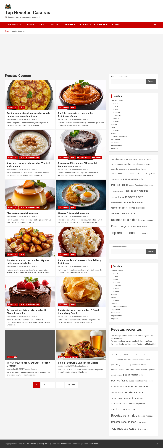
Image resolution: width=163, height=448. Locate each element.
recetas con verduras (136, 190)
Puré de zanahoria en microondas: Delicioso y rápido (76, 115)
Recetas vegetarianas (123, 226)
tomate (144, 226)
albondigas (119, 159)
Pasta (115, 103)
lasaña (137, 174)
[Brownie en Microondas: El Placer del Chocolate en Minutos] (81, 145)
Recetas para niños (124, 220)
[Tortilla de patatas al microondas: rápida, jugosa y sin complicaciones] (30, 95)
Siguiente (71, 385)
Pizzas (116, 121)
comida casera (138, 164)
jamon (132, 174)
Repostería (69, 25)
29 (60, 385)
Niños (41, 25)
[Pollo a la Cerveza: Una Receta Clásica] (81, 345)
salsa (139, 226)
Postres (54, 25)
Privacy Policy (44, 444)
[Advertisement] (81, 52)
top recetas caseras (126, 233)
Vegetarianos (101, 25)
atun (130, 159)
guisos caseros (124, 169)
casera (149, 159)
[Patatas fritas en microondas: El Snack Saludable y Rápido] (81, 292)
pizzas (120, 179)
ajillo (112, 159)
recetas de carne (134, 196)
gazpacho (114, 169)
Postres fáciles (32, 157)
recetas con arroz (117, 191)
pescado (113, 179)
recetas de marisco (133, 202)
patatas (152, 174)
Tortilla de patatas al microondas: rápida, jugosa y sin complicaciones (29, 115)
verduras (145, 233)
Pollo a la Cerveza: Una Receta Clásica (78, 362)
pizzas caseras (130, 179)
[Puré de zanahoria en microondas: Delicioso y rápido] (81, 95)
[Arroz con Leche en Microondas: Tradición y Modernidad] (30, 145)
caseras (113, 164)
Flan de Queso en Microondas (22, 213)
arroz (126, 159)
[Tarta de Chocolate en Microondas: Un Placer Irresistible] (30, 292)
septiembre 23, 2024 (15, 119)
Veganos (116, 25)
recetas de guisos (116, 203)
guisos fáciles (135, 169)
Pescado (116, 112)
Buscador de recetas (119, 76)
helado (143, 169)
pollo (141, 179)
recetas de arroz (117, 197)
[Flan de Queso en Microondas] (30, 195)
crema (148, 164)
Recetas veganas (145, 220)
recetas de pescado (137, 208)
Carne (61, 357)
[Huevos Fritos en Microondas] (81, 195)
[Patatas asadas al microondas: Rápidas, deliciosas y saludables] (30, 242)
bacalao (135, 159)
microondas (144, 174)
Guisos (116, 118)
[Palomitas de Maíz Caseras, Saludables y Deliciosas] (81, 242)
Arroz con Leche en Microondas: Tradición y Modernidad (133, 344)
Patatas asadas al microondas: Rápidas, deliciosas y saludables (28, 262)
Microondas (85, 25)
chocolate (127, 164)
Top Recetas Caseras (27, 12)
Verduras (117, 115)
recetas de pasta (119, 208)
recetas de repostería (123, 213)
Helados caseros (120, 136)
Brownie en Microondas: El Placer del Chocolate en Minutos (77, 165)
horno (127, 174)
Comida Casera (14, 25)
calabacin (142, 159)
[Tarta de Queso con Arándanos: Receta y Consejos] (30, 345)
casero (120, 164)
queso (131, 185)
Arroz (115, 106)
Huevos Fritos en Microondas (73, 213)
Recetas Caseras (30, 119)
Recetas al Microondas (144, 185)
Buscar (151, 81)
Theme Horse (65, 444)
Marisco (31, 25)
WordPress (93, 444)
